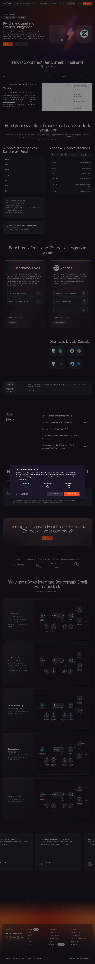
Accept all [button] (72, 494)
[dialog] (47, 482)
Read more (24, 479)
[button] (21, 494)
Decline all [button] (55, 494)
